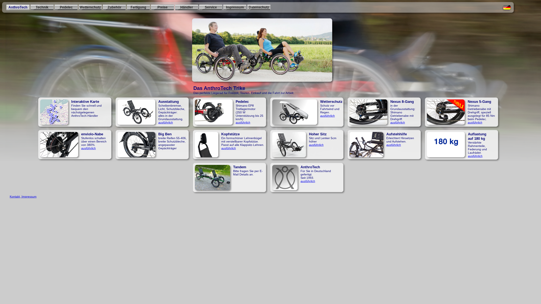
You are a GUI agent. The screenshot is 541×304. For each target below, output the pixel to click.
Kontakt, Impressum (23, 196)
